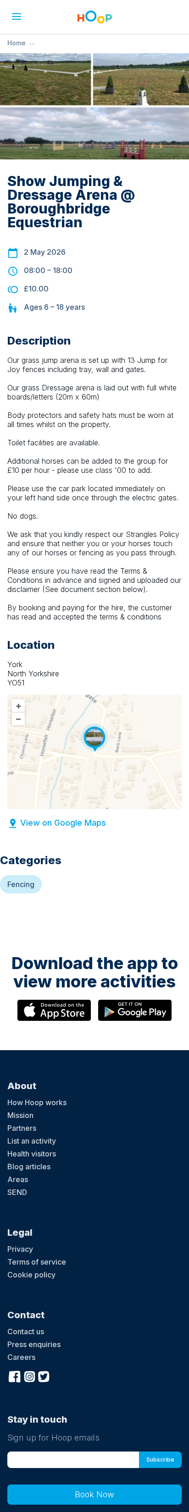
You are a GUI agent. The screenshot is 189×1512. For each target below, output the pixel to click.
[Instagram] (29, 1375)
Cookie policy (31, 1274)
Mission (20, 1115)
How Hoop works (37, 1102)
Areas (17, 1179)
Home (16, 43)
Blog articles (28, 1166)
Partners (21, 1128)
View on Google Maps (63, 822)
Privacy (20, 1249)
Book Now (94, 1494)
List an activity (31, 1140)
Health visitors (31, 1153)
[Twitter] (44, 1375)
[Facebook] (14, 1375)
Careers (21, 1357)
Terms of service (36, 1261)
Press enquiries (34, 1344)
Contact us (25, 1331)
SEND (17, 1192)
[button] (17, 16)
